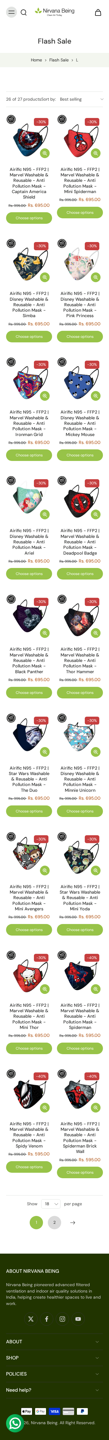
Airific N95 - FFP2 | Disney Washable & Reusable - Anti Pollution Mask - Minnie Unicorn (80, 779)
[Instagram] (62, 1319)
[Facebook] (46, 1319)
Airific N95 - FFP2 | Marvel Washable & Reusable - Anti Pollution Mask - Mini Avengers (29, 898)
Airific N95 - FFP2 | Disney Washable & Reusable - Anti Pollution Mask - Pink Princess (80, 304)
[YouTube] (78, 1319)
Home (36, 60)
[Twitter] (31, 1319)
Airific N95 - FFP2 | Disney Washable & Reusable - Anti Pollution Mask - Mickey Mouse (80, 423)
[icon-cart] (96, 12)
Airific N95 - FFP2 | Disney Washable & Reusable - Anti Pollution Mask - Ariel (29, 542)
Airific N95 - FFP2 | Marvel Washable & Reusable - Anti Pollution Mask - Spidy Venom (29, 1135)
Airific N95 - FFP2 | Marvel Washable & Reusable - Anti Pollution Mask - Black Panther (29, 660)
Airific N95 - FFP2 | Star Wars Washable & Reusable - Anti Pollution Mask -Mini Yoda (80, 898)
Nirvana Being (44, 1422)
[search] (23, 12)
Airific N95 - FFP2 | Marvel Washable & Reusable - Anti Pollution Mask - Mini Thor (29, 1016)
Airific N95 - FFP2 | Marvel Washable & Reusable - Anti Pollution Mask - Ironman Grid (29, 423)
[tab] (10, 157)
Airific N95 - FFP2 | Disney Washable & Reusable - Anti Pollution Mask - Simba (29, 304)
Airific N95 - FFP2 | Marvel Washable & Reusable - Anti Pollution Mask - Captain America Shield (29, 183)
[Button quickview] (45, 153)
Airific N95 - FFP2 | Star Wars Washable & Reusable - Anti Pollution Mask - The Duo (29, 779)
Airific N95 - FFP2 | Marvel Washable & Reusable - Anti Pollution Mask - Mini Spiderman (80, 180)
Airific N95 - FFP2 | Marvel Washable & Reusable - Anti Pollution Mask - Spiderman (80, 1016)
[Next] (72, 1222)
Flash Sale (59, 60)
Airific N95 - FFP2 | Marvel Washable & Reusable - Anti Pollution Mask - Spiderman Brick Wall (80, 1137)
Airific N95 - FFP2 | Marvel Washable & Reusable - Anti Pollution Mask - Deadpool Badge (80, 542)
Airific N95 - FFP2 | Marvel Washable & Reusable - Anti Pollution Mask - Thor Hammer (80, 660)
